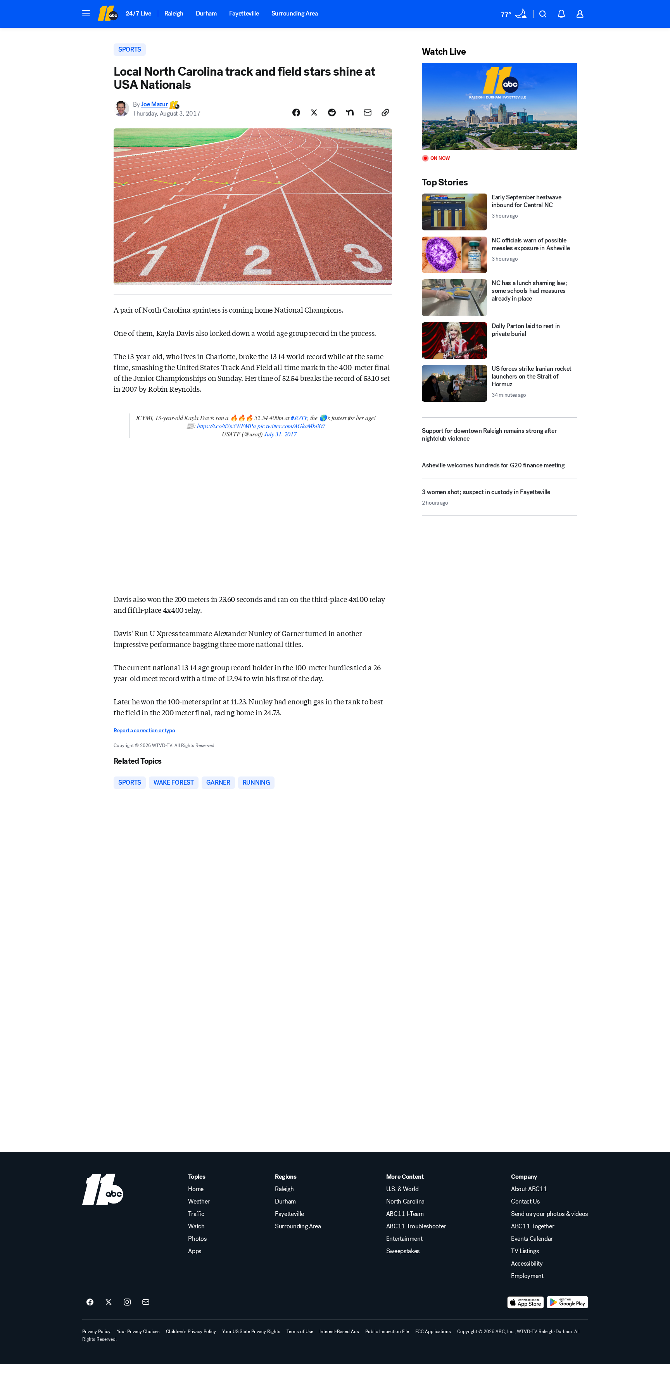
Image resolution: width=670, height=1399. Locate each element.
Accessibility (527, 1264)
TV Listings (525, 1251)
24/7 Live (139, 13)
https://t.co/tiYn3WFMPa (226, 426)
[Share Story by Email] (367, 112)
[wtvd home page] (102, 1189)
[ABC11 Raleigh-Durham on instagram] (127, 1302)
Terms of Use (300, 1331)
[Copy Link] (385, 112)
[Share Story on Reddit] (331, 112)
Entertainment (404, 1239)
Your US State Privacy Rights (251, 1331)
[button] (86, 13)
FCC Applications (433, 1331)
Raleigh (173, 13)
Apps (194, 1251)
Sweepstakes (403, 1251)
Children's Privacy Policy (191, 1331)
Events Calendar (532, 1239)
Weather (199, 1201)
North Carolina (405, 1201)
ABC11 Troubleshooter (416, 1226)
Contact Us (525, 1201)
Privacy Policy (96, 1331)
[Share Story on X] (314, 112)
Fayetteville (244, 13)
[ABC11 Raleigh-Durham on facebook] (90, 1302)
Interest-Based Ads (339, 1331)
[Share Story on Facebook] (296, 112)
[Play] (499, 106)
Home (196, 1189)
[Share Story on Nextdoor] (349, 112)
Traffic (196, 1214)
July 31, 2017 (280, 434)
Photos (197, 1239)
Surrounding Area (294, 13)
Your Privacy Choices (138, 1331)
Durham (206, 13)
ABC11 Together (532, 1226)
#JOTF (299, 417)
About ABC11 (529, 1189)
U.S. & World (402, 1189)
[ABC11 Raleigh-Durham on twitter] (108, 1302)
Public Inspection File (387, 1331)
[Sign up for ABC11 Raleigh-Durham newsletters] (146, 1302)
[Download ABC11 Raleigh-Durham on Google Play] (567, 1302)
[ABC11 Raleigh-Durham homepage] (107, 13)
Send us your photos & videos (549, 1214)
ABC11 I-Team (405, 1214)
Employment (527, 1276)
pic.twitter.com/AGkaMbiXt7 (291, 426)
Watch (196, 1226)
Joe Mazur (154, 104)
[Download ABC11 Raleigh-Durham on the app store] (525, 1302)
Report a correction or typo (144, 730)
